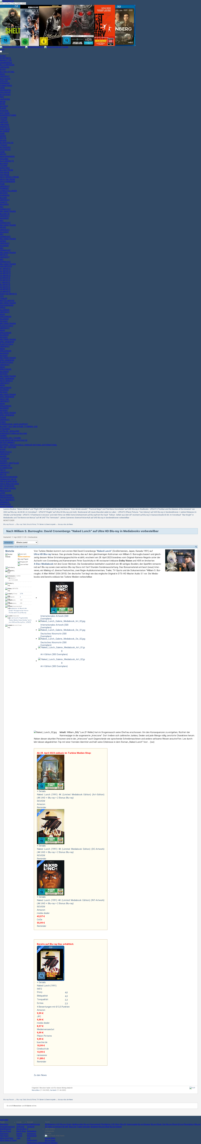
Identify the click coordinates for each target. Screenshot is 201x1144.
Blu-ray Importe (116, 1127)
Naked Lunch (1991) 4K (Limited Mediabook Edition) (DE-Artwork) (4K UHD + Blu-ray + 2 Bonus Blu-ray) (70, 851)
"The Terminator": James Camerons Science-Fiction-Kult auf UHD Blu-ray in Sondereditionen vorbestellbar (87, 518)
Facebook (30, 1127)
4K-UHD (3, 227)
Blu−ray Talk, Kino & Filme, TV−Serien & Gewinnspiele (35, 524)
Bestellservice (5, 1129)
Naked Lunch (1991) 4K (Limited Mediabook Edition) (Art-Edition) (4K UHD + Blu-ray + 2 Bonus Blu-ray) (70, 796)
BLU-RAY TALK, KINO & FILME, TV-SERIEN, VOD (19, 427)
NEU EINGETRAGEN (8, 211)
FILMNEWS (4, 188)
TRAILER (3, 120)
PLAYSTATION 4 (6, 344)
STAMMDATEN (6, 468)
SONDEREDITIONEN (8, 115)
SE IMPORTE (5, 287)
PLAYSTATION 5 (6, 326)
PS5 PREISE (4, 172)
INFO (39, 989)
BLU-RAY (3, 198)
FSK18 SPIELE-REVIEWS (9, 484)
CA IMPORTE (5, 273)
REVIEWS (4, 193)
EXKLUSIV (4, 81)
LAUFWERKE (5, 99)
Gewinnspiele (21, 1124)
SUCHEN (3, 461)
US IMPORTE (5, 291)
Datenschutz (32, 1140)
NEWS (2, 74)
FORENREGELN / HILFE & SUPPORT (14, 424)
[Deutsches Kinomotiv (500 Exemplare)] (61, 630)
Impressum (31, 1134)
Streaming (94, 1127)
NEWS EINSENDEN (7, 156)
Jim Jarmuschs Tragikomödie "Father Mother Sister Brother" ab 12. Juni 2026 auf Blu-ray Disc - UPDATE (20, 620)
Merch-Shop (21, 1131)
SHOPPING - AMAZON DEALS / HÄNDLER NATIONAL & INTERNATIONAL (28, 445)
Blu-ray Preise (5, 1131)
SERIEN (3, 136)
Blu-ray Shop (104, 1127)
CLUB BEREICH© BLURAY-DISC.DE (13, 440)
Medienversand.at (45, 1029)
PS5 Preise (4, 1136)
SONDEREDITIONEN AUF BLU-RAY (13, 433)
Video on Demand (55, 1127)
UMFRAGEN (4, 67)
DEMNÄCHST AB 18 (8, 479)
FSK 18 (2, 470)
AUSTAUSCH (5, 79)
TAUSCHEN (4, 459)
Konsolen (86, 1127)
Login (2, 49)
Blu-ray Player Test (158, 1124)
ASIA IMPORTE (6, 266)
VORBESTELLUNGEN (8, 191)
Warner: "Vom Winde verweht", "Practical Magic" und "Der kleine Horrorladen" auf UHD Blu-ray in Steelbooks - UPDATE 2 (111, 509)
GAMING (3, 436)
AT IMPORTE (5, 269)
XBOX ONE (4, 399)
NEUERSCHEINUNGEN (8, 477)
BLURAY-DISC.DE (6, 143)
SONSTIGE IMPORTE (8, 294)
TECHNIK (3, 118)
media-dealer (43, 913)
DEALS (4, 159)
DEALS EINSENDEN (7, 182)
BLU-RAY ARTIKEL (7, 72)
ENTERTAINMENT (7, 443)
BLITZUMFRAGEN (7, 65)
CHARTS (3, 202)
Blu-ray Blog (21, 1129)
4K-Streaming (50, 1124)
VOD (2, 296)
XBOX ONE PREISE (7, 179)
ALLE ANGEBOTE (7, 161)
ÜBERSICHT (5, 76)
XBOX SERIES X (6, 381)
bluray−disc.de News (65, 524)
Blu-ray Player (171, 1124)
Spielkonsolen (77, 1124)
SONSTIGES (5, 168)
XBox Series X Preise (8, 1140)
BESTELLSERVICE (7, 301)
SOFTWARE (5, 113)
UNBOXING (4, 124)
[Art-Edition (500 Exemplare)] (61, 649)
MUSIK (2, 104)
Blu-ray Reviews (144, 1124)
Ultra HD (123, 1124)
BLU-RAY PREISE (6, 170)
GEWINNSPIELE (6, 63)
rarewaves (42, 1055)
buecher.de (42, 1042)
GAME (2, 88)
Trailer (79, 1127)
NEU (1, 207)
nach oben (4, 1120)
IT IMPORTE (5, 282)
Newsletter (4, 1124)
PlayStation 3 (106, 1124)
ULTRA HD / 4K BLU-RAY (9, 431)
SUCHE (3, 449)
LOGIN (2, 493)
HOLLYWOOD (5, 92)
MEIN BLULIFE (5, 491)
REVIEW (3, 140)
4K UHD (65, 1127)
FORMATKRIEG (6, 86)
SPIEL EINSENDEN (7, 342)
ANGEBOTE (4, 127)
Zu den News (40, 1075)
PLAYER (3, 108)
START (3, 56)
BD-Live (180, 1124)
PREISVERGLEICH (7, 497)
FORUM (3, 417)
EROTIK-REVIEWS (7, 486)
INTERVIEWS (5, 95)
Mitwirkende (31, 1136)
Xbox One (72, 1127)
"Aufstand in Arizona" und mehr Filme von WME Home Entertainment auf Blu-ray (64, 515)
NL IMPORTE (5, 285)
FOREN (3, 422)
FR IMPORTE (5, 280)
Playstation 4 (189, 1124)
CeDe (39, 919)
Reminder (41, 807)
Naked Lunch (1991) (47, 985)
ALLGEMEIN (4, 131)
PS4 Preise (4, 1134)
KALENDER (4, 204)
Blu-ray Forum (8, 524)
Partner (19, 1136)
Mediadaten (31, 1131)
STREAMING (5, 429)
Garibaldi (53, 1090)
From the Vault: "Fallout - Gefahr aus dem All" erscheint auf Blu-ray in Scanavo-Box (129, 515)
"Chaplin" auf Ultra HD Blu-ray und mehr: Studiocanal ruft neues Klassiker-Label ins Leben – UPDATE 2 (85, 512)
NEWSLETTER (6, 60)
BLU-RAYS (4, 163)
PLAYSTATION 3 (6, 362)
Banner (19, 1134)
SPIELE (2, 307)
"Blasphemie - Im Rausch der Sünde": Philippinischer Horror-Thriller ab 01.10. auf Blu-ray (19, 610)
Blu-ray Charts (66, 1124)
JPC (39, 1016)
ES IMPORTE (5, 278)
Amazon (41, 804)
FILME (2, 134)
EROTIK (3, 138)
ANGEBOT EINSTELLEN (9, 463)
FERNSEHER (5, 83)
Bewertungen (45, 1006)
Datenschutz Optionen (36, 1143)
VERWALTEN (5, 465)
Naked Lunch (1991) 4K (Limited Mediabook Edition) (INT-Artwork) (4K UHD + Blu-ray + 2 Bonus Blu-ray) (70, 902)
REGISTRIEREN (6, 495)
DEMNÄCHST (5, 209)
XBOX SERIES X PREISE (9, 177)
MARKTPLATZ (6, 452)
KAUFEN (3, 456)
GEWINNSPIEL (5, 90)
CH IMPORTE (5, 275)
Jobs (18, 1138)
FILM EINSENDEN (6, 305)
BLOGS (3, 69)
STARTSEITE (5, 58)
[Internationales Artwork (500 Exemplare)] (62, 598)
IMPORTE (4, 255)
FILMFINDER (5, 195)
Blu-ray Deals (50, 1140)
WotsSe (9, 551)
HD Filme (115, 1124)
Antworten (8, 542)
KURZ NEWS (5, 129)
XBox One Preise (6, 1138)
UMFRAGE (4, 122)
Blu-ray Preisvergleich (92, 1124)
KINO (2, 97)
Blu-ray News (50, 1138)
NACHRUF (4, 106)
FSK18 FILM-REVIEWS (8, 481)
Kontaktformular (33, 1124)
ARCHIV (3, 154)
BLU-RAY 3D (5, 214)
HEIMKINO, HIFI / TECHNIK (10, 438)
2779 (21, 593)
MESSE (3, 102)
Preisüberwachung (7, 1127)
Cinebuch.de (43, 1048)
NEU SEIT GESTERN (8, 447)
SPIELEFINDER (5, 317)
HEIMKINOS (4, 502)
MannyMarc (36, 1090)
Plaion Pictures (44, 1036)
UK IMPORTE (5, 289)
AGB (28, 1138)
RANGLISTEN (5, 504)
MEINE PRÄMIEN (6, 507)
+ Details (41, 791)
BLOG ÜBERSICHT (7, 500)
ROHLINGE (4, 111)
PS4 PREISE (4, 175)
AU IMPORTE (5, 271)
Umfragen (20, 1127)
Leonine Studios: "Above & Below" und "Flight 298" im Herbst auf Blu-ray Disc (33, 509)
